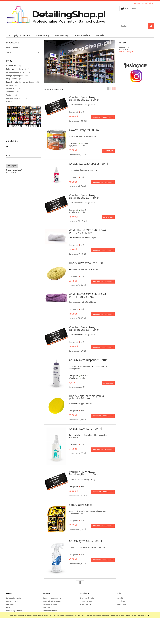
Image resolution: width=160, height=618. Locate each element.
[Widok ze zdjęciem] (108, 89)
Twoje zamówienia (87, 598)
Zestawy (9, 85)
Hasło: (8, 155)
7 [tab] (75, 82)
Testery (9, 95)
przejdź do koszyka (126, 52)
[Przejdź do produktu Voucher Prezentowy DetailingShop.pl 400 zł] (56, 482)
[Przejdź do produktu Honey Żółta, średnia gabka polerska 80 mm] (56, 406)
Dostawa (46, 607)
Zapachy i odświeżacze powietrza (20, 82)
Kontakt (120, 598)
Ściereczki (10, 88)
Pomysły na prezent (14, 98)
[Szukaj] (151, 26)
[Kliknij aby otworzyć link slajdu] (23, 120)
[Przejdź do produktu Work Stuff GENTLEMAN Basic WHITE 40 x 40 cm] (56, 236)
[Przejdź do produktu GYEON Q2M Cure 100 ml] (56, 446)
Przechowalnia (85, 604)
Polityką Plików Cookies (65, 615)
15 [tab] (94, 82)
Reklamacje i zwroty (13, 598)
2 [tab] (63, 82)
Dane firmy (121, 601)
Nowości (9, 101)
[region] (23, 120)
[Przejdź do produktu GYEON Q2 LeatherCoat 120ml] (56, 174)
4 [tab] (68, 82)
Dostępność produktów (52, 598)
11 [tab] (85, 82)
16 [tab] (97, 82)
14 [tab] (92, 82)
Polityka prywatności (14, 611)
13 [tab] (89, 82)
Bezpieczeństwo (12, 601)
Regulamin (10, 604)
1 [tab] (61, 82)
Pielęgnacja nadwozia (15, 72)
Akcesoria (10, 92)
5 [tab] (70, 82)
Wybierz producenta (13, 47)
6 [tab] (72, 82)
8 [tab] (77, 82)
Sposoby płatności (50, 611)
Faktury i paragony (50, 604)
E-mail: (9, 146)
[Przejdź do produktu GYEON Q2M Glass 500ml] (56, 558)
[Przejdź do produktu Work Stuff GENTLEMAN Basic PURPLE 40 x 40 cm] (56, 297)
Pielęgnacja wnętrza (14, 75)
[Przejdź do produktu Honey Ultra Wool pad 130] (56, 273)
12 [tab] (87, 82)
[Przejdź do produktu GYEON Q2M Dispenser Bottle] (56, 373)
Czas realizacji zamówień (52, 601)
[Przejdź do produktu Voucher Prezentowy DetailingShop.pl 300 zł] (56, 107)
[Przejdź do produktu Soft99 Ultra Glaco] (56, 519)
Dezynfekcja (11, 66)
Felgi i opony (11, 79)
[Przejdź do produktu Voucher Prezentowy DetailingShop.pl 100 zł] (56, 337)
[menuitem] (19, 35)
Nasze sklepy (121, 604)
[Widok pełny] (114, 89)
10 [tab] (82, 82)
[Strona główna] (58, 14)
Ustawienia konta (86, 601)
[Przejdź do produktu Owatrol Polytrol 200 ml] (56, 140)
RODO (8, 607)
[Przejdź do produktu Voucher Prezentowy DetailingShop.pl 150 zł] (56, 205)
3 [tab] (65, 82)
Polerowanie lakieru (14, 69)
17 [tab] (99, 82)
